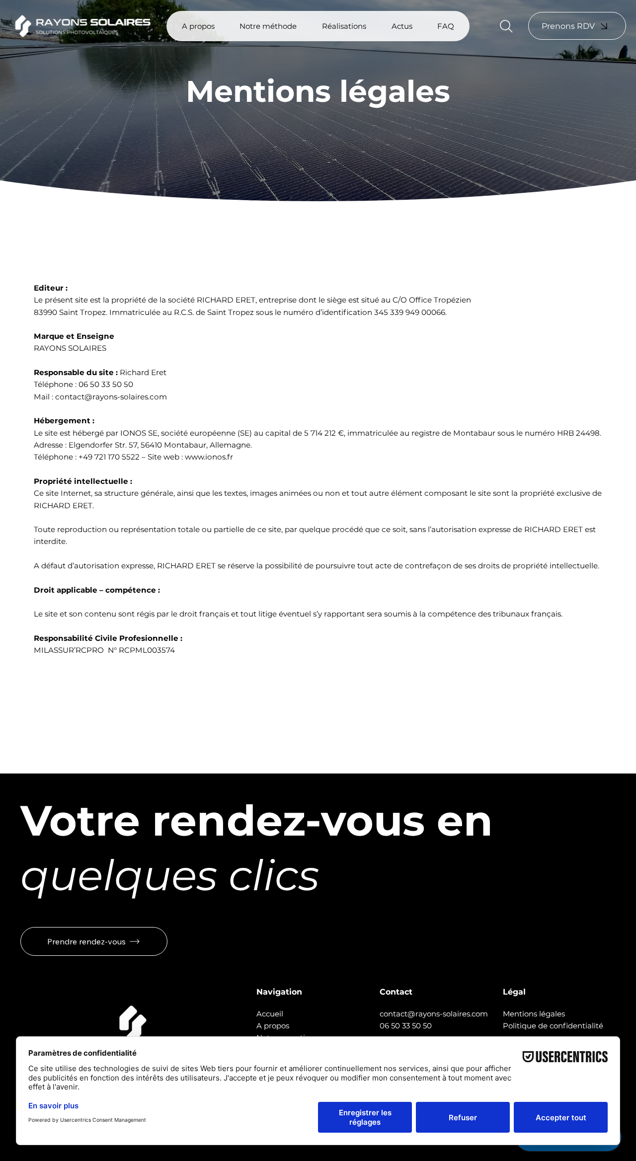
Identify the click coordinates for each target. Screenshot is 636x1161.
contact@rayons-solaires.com (111, 396)
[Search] (506, 26)
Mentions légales (534, 1013)
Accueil (269, 1013)
